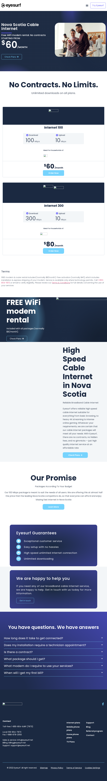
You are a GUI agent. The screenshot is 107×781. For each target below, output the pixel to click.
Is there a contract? (18, 652)
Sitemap (44, 767)
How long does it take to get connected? (33, 638)
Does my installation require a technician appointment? (45, 645)
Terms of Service (74, 767)
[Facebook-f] (103, 704)
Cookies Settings (92, 767)
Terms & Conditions (61, 282)
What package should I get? (24, 659)
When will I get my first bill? (23, 673)
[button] (87, 5)
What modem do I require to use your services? (38, 666)
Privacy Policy (57, 767)
